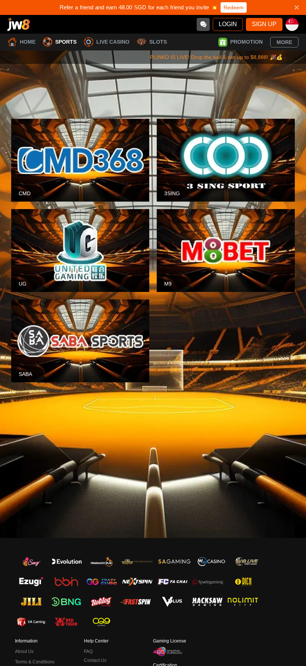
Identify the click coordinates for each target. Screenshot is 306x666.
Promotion (246, 42)
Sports (65, 42)
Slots (158, 42)
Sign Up (264, 24)
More (284, 42)
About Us (24, 651)
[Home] (18, 24)
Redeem (234, 7)
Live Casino (112, 42)
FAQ (88, 651)
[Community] (203, 24)
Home (27, 42)
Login (228, 24)
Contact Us (95, 660)
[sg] (292, 24)
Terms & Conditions (34, 662)
